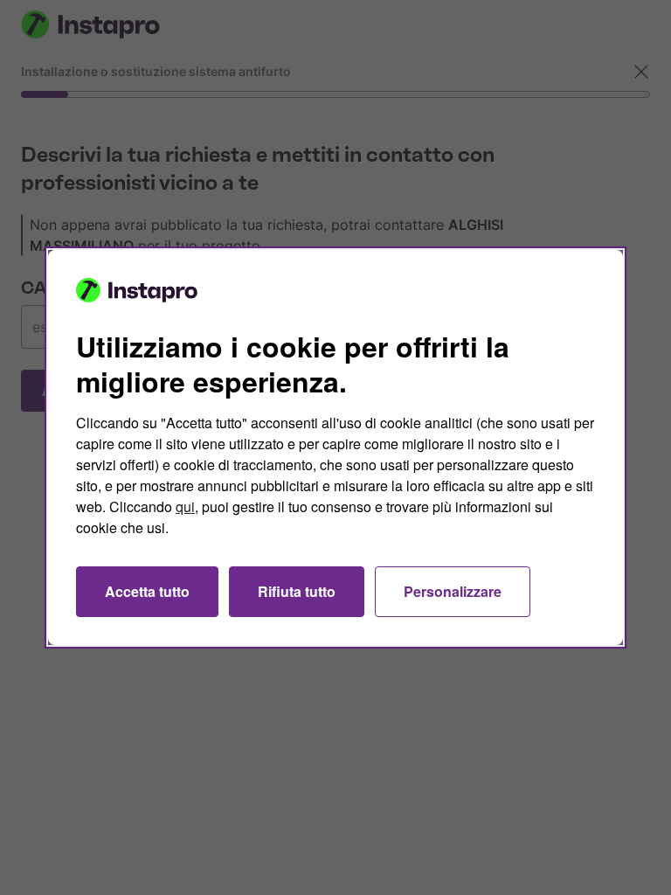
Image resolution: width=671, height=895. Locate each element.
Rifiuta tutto (297, 591)
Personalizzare (453, 591)
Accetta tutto (147, 591)
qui (185, 506)
